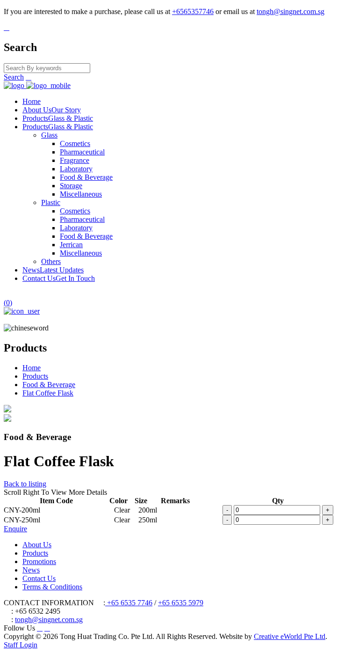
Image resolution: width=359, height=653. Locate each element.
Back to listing (25, 484)
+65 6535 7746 (128, 603)
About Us (51, 110)
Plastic (50, 202)
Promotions (39, 561)
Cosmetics (75, 143)
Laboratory (76, 169)
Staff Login (20, 645)
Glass (49, 135)
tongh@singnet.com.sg (290, 11)
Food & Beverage (86, 177)
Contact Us (58, 278)
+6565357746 (193, 11)
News (53, 270)
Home (31, 101)
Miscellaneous (81, 194)
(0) (8, 303)
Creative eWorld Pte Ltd (289, 636)
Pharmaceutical (82, 152)
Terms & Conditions (52, 587)
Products (57, 118)
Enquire (15, 529)
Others (51, 261)
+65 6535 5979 (180, 603)
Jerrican (71, 245)
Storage (71, 186)
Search (14, 77)
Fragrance (74, 160)
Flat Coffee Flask (47, 393)
